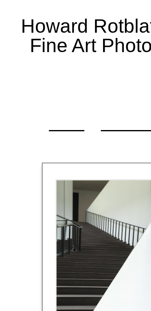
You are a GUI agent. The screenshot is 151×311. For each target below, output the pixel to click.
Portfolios (78, 71)
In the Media (64, 92)
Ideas (66, 124)
